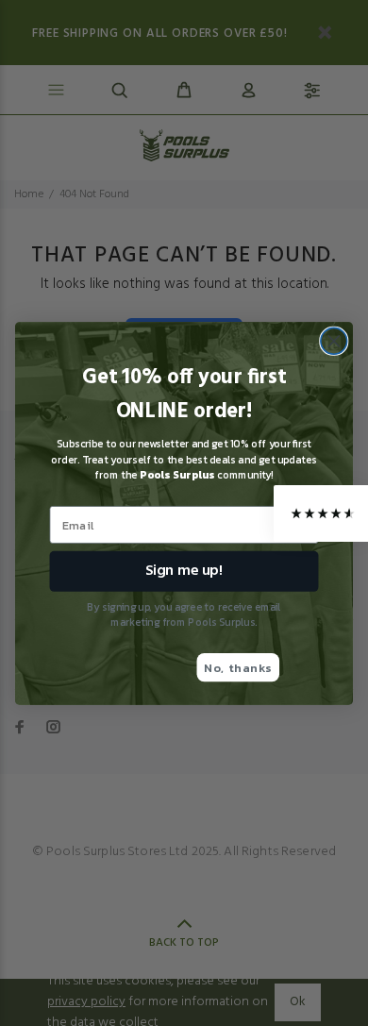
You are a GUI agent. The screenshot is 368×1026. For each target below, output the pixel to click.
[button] (321, 513)
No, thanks (238, 667)
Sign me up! (184, 570)
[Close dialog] (334, 341)
